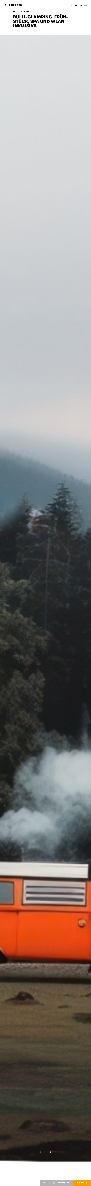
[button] (42, 1152)
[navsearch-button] (81, 5)
